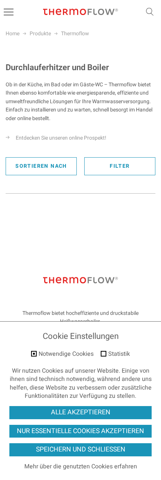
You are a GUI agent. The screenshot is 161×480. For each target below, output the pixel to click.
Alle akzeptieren (80, 412)
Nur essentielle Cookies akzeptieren (80, 431)
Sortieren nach (41, 166)
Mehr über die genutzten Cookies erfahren (80, 466)
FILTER (120, 166)
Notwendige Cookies (66, 354)
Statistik (119, 354)
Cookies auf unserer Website (80, 370)
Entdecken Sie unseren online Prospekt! (61, 138)
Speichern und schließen (80, 449)
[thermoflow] (80, 12)
